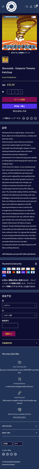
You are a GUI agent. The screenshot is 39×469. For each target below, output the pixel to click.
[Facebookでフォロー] (3, 454)
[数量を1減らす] (9, 92)
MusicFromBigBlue (9, 77)
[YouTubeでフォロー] (11, 454)
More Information (19, 417)
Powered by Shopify (8, 464)
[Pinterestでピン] (27, 118)
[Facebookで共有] (23, 118)
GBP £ (16, 444)
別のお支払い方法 (19, 111)
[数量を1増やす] (20, 92)
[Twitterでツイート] (31, 118)
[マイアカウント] (31, 6)
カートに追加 (19, 99)
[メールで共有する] (35, 118)
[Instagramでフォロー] (7, 454)
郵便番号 (5, 321)
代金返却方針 (7, 343)
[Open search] (27, 6)
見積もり (8, 334)
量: (3, 92)
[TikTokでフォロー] (15, 454)
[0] (35, 6)
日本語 (5, 444)
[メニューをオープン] (3, 6)
